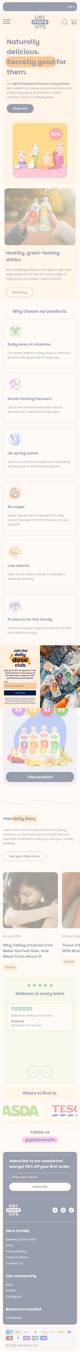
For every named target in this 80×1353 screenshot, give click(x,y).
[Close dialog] (78, 646)
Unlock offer (20, 693)
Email (6, 682)
